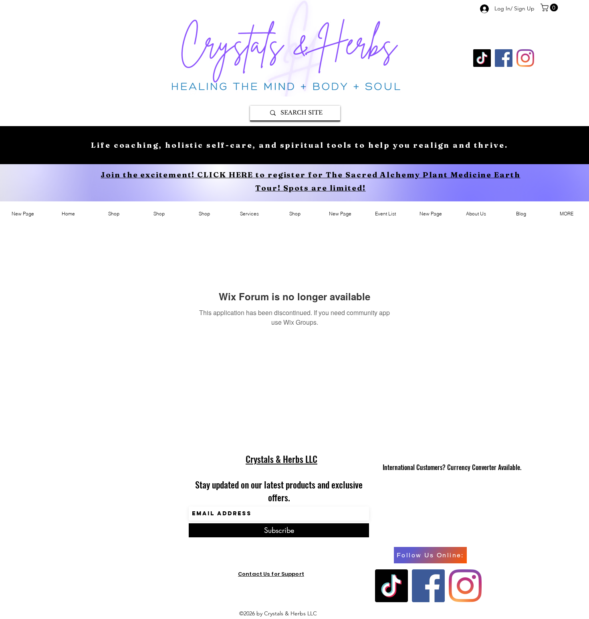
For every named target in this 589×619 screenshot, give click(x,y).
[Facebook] (503, 58)
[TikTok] (482, 58)
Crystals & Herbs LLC (281, 458)
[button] (550, 8)
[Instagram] (525, 58)
